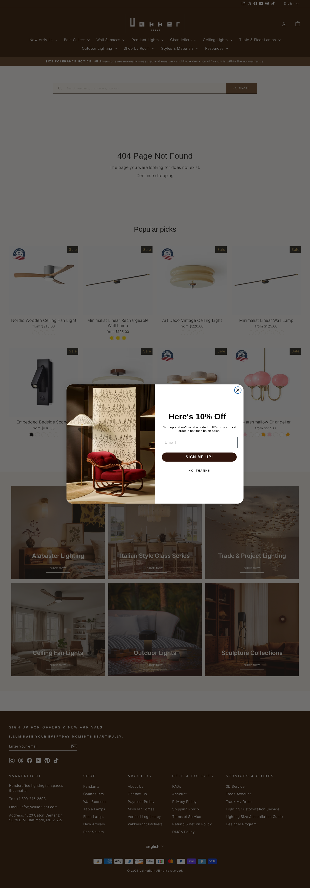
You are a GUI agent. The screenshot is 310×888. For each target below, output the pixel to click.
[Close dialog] (237, 390)
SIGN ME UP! (199, 457)
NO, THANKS (199, 470)
